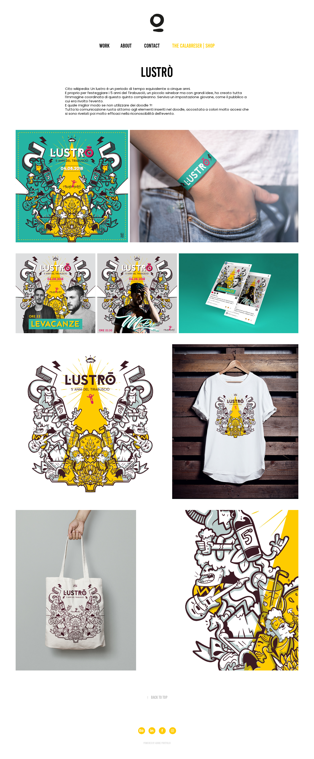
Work (104, 46)
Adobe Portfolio (163, 743)
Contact (152, 46)
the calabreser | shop (193, 46)
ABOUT (126, 46)
